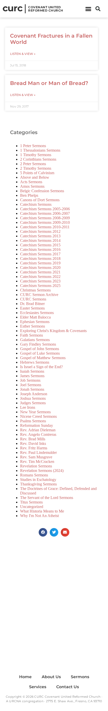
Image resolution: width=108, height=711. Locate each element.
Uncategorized (31, 506)
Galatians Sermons (35, 340)
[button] (88, 9)
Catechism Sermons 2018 (40, 258)
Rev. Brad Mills (32, 439)
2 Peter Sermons (33, 164)
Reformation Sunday (36, 425)
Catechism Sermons (35, 204)
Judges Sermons (33, 403)
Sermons (80, 676)
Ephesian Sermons (34, 322)
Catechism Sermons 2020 (40, 267)
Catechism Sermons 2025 (40, 285)
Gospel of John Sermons (39, 349)
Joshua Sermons (33, 398)
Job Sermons (30, 380)
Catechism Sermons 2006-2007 (45, 213)
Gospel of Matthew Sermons (43, 358)
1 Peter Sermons (33, 146)
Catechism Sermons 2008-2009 (45, 218)
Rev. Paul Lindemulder (38, 452)
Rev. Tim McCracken (37, 461)
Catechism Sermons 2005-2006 (45, 209)
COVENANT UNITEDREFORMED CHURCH (45, 8)
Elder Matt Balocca (35, 317)
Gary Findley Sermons (38, 344)
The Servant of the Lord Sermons (46, 497)
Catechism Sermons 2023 (40, 281)
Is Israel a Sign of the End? (41, 367)
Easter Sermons (32, 308)
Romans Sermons (34, 475)
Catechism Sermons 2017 (40, 254)
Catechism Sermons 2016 (40, 249)
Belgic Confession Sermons (42, 191)
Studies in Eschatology (38, 479)
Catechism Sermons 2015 (40, 245)
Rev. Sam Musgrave (36, 457)
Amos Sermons (32, 186)
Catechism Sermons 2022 (40, 276)
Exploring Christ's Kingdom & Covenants (53, 331)
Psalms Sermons (33, 421)
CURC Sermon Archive (39, 294)
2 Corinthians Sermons (38, 159)
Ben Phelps (29, 195)
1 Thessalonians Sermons (40, 150)
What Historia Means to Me (42, 511)
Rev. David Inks (33, 443)
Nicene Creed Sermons (38, 416)
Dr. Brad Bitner (32, 303)
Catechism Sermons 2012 (40, 231)
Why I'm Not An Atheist (39, 516)
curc (12, 8)
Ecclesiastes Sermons (37, 313)
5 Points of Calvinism (37, 173)
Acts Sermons (31, 182)
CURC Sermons (33, 299)
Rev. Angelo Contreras (38, 434)
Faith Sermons (31, 335)
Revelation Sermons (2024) (42, 470)
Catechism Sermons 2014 (40, 240)
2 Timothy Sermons (35, 168)
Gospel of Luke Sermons (40, 353)
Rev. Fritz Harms (33, 448)
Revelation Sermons (36, 466)
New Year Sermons (35, 412)
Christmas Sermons (35, 290)
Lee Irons (27, 407)
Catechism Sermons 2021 (40, 272)
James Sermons (32, 376)
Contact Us (67, 686)
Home (25, 676)
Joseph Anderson (33, 394)
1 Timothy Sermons (35, 155)
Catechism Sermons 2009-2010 (45, 222)
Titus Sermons (31, 502)
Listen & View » (22, 54)
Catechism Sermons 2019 (40, 263)
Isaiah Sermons (32, 371)
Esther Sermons (32, 326)
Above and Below (34, 177)
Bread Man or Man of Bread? (49, 83)
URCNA (15, 701)
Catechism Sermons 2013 (40, 236)
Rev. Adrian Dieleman (38, 430)
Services (37, 686)
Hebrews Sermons (34, 362)
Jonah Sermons (32, 389)
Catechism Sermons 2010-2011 (45, 227)
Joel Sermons (30, 385)
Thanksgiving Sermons (38, 484)
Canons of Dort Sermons (40, 200)
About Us (51, 676)
